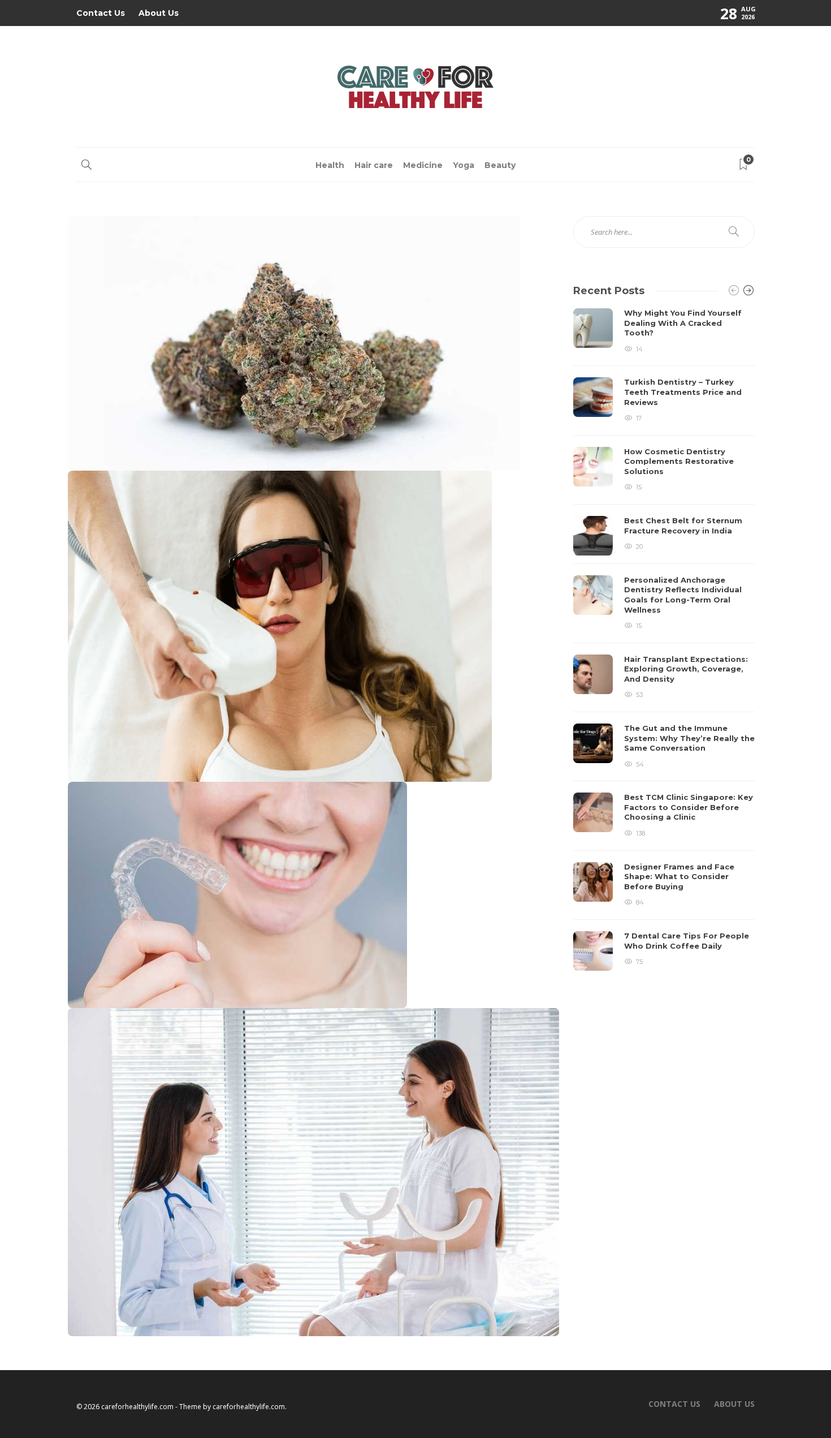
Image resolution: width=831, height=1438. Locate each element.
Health (329, 165)
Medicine (423, 165)
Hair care (373, 165)
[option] (664, 639)
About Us (158, 13)
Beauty (500, 165)
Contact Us (100, 13)
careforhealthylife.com (249, 1406)
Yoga (463, 165)
